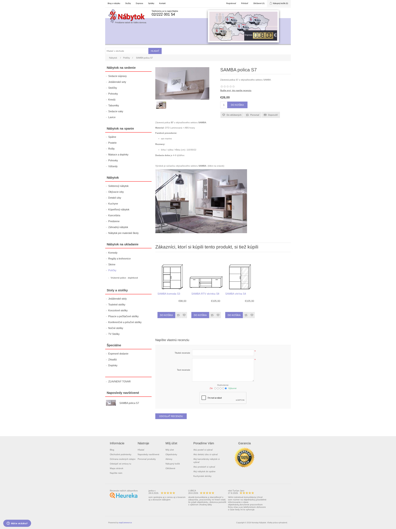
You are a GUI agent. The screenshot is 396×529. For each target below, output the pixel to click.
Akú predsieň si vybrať (204, 467)
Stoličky (112, 88)
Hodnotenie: (223, 385)
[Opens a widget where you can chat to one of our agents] (17, 523)
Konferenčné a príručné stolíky (125, 322)
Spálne (112, 137)
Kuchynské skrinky (202, 476)
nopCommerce (125, 523)
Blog (112, 449)
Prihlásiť (244, 3)
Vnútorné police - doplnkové (124, 277)
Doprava (139, 3)
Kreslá (111, 99)
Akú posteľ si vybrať (203, 449)
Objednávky (171, 454)
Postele (112, 143)
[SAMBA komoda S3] (172, 273)
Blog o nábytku (114, 3)
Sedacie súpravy (117, 76)
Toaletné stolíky (116, 304)
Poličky (112, 270)
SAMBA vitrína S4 (235, 293)
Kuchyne (113, 203)
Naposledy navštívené (148, 454)
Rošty (111, 148)
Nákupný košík (173, 463)
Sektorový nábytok (118, 186)
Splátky (151, 3)
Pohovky (113, 93)
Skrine (111, 264)
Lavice (112, 117)
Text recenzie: (184, 370)
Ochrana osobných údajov (123, 459)
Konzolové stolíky (118, 310)
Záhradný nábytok (118, 227)
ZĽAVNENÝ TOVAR (119, 381)
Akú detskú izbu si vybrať (205, 454)
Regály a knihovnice (119, 258)
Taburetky (113, 105)
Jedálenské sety (117, 82)
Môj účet (170, 449)
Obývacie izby (116, 192)
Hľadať (141, 449)
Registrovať (231, 3)
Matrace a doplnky (118, 154)
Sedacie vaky (115, 111)
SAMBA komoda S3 (168, 293)
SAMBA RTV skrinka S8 (205, 293)
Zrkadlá (112, 359)
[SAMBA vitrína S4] (240, 273)
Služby (128, 3)
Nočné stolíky (115, 328)
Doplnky (112, 365)
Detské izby (114, 197)
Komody (112, 252)
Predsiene (114, 221)
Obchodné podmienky (120, 454)
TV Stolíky (114, 334)
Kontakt (162, 3)
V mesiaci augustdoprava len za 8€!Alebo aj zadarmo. (235, 21)
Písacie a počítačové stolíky (123, 316)
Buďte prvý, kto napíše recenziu (235, 90)
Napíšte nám (116, 473)
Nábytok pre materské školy (123, 233)
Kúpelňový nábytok (118, 209)
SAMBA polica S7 (129, 403)
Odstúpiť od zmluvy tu (120, 463)
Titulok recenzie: (183, 353)
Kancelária (114, 215)
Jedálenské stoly (117, 298)
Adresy (169, 459)
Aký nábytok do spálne (204, 471)
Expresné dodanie (118, 353)
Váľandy (113, 166)
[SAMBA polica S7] (112, 403)
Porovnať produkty (147, 459)
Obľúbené (170, 468)
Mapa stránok (116, 468)
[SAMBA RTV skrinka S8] (206, 273)
